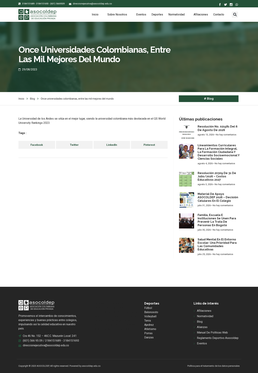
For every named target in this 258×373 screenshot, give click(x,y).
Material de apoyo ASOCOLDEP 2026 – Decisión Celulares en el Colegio (218, 197)
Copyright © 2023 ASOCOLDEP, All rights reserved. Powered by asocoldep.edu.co (59, 366)
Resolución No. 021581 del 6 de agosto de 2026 (217, 128)
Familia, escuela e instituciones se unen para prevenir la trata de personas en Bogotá (217, 220)
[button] (235, 15)
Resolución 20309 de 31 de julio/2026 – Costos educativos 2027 (217, 176)
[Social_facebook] (220, 4)
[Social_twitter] (225, 4)
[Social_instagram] (231, 4)
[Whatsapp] (237, 4)
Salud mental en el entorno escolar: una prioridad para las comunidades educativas (217, 244)
